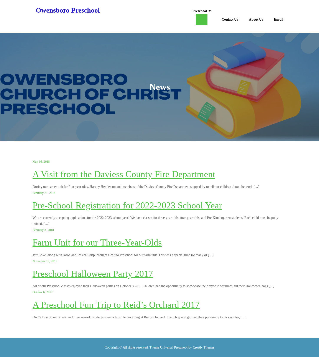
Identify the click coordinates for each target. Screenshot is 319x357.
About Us (256, 19)
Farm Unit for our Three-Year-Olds (97, 242)
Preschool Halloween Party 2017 (93, 274)
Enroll (278, 19)
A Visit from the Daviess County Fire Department (124, 174)
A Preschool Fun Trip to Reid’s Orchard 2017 (116, 305)
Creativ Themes (203, 347)
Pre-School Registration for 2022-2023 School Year (127, 205)
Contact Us (230, 19)
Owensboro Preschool (68, 10)
